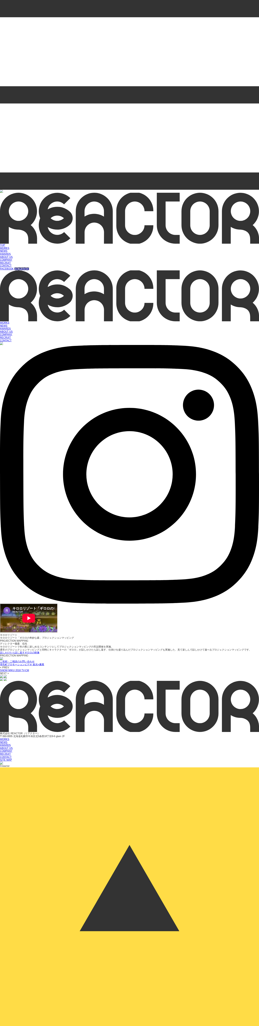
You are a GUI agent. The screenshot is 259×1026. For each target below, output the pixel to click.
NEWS (3, 251)
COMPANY (6, 259)
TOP (2, 245)
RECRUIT (5, 262)
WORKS (4, 248)
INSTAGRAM (21, 268)
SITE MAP (6, 759)
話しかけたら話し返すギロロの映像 (19, 652)
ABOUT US (6, 257)
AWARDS (5, 254)
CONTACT (6, 265)
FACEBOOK (7, 268)
